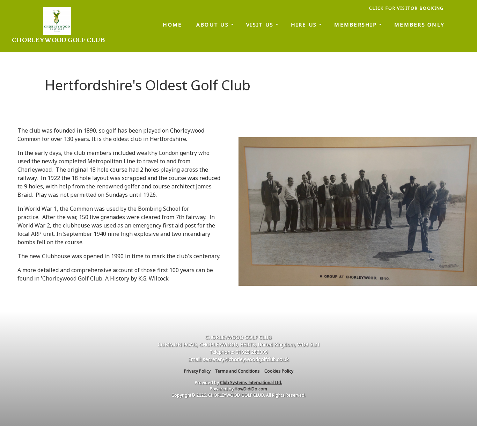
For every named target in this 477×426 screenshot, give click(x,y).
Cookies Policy (278, 371)
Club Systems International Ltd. (251, 383)
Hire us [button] (305, 24)
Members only (419, 24)
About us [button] (213, 24)
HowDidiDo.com (251, 389)
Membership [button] (356, 24)
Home (172, 24)
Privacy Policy (197, 371)
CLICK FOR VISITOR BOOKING (407, 8)
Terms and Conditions (237, 371)
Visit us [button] (261, 24)
